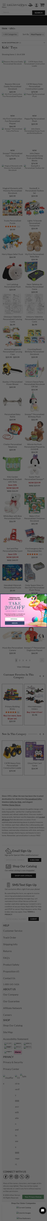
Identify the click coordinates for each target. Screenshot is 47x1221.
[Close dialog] (45, 595)
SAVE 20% (14, 623)
